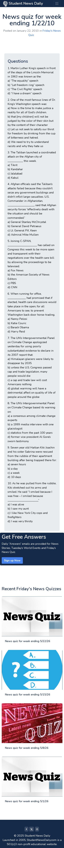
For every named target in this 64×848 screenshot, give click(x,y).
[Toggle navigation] (57, 3)
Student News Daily (25, 3)
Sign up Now (12, 560)
